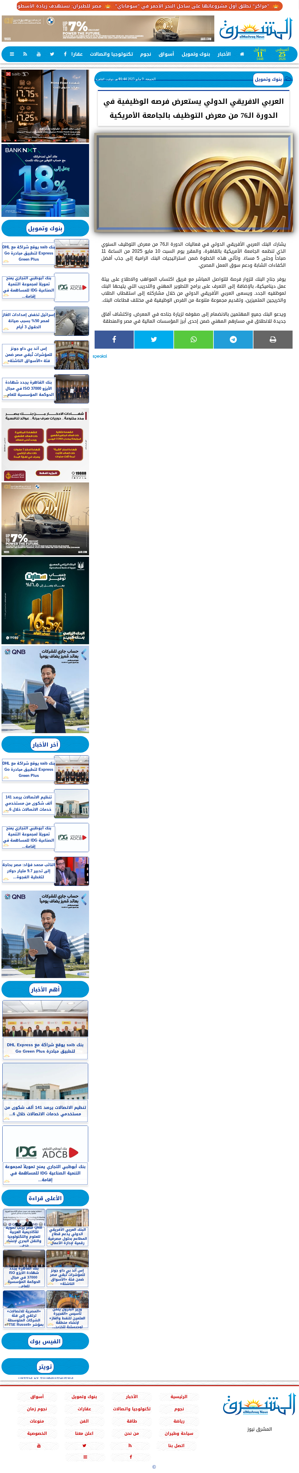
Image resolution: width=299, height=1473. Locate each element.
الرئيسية (179, 1397)
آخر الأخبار (45, 744)
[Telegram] (233, 340)
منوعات (37, 1421)
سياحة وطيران (179, 1433)
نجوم (145, 54)
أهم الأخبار (45, 989)
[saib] (45, 106)
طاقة (132, 1421)
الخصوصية (37, 1433)
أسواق (166, 54)
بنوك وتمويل (196, 54)
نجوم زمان (37, 1409)
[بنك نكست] (45, 180)
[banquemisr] (45, 444)
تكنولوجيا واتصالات (111, 54)
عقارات (75, 54)
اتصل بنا (176, 1446)
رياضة (179, 1421)
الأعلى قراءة (45, 1198)
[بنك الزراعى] (45, 600)
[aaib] (108, 28)
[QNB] (45, 689)
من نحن (131, 1433)
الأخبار (224, 54)
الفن (84, 1421)
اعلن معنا (84, 1433)
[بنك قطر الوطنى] (45, 934)
